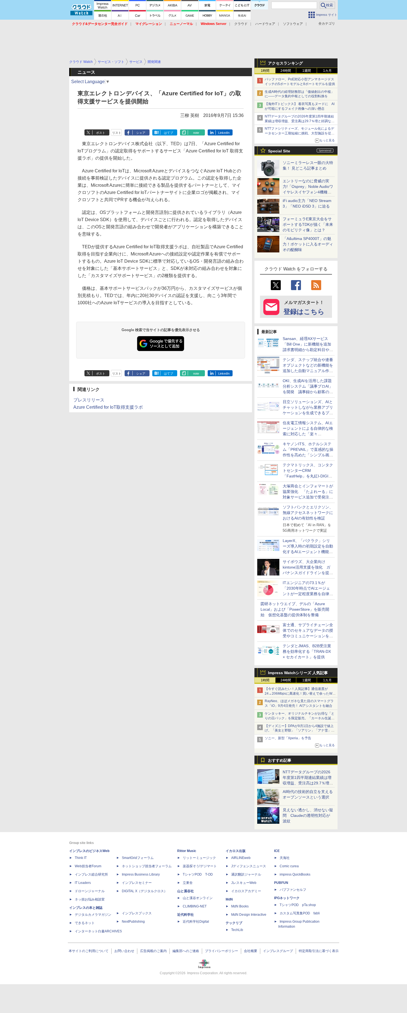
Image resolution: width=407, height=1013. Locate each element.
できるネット (85, 923)
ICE (277, 851)
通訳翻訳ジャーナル (246, 874)
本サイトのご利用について (89, 951)
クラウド (241, 24)
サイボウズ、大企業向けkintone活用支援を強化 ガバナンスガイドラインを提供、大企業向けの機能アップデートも (308, 572)
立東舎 (188, 883)
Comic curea (289, 866)
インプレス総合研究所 (91, 874)
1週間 (306, 71)
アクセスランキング (285, 63)
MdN (229, 899)
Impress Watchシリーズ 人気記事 (298, 673)
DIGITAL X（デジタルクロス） (144, 891)
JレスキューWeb (243, 883)
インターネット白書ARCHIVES (98, 931)
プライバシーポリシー (221, 951)
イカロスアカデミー (246, 891)
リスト (116, 132)
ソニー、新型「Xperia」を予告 (288, 738)
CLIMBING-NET (195, 906)
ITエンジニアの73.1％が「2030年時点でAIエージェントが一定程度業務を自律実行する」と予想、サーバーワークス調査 (308, 593)
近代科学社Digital (196, 922)
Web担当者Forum (88, 866)
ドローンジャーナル (90, 891)
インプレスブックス (137, 913)
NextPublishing (133, 922)
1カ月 (327, 71)
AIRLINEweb (241, 858)
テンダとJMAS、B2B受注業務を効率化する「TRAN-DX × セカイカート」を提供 (307, 651)
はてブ (168, 132)
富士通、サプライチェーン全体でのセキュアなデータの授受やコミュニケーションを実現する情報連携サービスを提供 (308, 636)
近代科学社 (185, 915)
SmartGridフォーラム (138, 858)
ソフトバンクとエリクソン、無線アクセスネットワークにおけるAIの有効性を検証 (308, 512)
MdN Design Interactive (248, 915)
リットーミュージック (199, 858)
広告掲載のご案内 (153, 951)
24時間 (285, 71)
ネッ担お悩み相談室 (90, 899)
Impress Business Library (141, 874)
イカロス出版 (236, 851)
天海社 (285, 858)
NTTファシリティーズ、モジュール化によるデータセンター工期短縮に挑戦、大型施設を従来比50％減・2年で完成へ (299, 133)
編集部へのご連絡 (185, 951)
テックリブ (234, 923)
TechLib (237, 930)
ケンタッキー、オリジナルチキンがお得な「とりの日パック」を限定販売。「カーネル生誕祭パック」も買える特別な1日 (299, 718)
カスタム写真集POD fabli (300, 913)
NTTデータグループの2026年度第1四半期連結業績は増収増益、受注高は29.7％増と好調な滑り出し (299, 121)
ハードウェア (265, 24)
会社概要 (250, 951)
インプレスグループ (278, 951)
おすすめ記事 (279, 760)
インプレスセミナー (137, 883)
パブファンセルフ (293, 890)
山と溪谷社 (185, 891)
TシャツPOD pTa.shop (298, 905)
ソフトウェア (293, 24)
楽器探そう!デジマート (200, 866)
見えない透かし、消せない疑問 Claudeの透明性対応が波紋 (308, 815)
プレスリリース (88, 400)
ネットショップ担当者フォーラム (147, 866)
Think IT (81, 858)
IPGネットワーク (287, 898)
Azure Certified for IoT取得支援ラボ (108, 407)
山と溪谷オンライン (198, 898)
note (196, 132)
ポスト (100, 132)
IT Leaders (83, 883)
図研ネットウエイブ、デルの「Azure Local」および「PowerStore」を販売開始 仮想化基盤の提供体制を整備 (295, 609)
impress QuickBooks (295, 874)
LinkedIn (224, 132)
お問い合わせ (124, 951)
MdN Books (240, 906)
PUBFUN (281, 883)
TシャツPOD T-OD (198, 874)
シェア (140, 132)
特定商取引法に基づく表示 (319, 951)
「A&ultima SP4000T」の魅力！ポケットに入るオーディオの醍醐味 (308, 244)
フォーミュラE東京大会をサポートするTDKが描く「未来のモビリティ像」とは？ (308, 224)
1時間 (265, 71)
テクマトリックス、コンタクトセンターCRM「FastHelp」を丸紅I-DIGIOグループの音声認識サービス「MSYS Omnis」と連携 (308, 476)
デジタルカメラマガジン (93, 915)
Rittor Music (186, 851)
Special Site (279, 151)
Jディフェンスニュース (248, 866)
